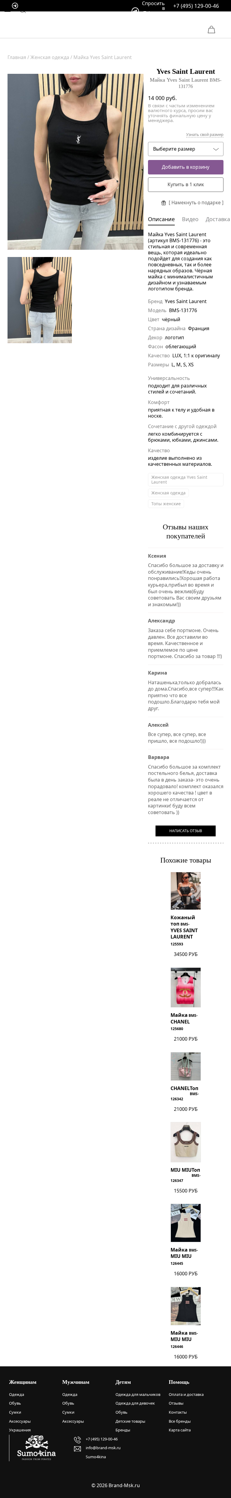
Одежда (16, 1394)
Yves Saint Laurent (185, 71)
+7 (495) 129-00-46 (196, 5)
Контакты (178, 1412)
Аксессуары (20, 1421)
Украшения (20, 1430)
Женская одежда (168, 493)
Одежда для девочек (135, 1403)
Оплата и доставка (186, 1394)
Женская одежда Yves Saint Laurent (179, 479)
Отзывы (176, 1403)
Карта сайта (180, 1430)
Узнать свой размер (204, 134)
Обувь (15, 1403)
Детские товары (130, 1421)
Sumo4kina (96, 1456)
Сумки (15, 1412)
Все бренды (180, 1421)
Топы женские (166, 503)
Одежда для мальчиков (138, 1394)
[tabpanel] (75, 162)
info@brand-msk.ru (103, 1447)
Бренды (123, 1430)
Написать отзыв (185, 830)
